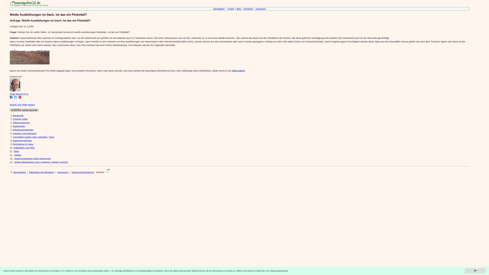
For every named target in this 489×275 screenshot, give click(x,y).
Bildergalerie (238, 71)
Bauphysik (18, 115)
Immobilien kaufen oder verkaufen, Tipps (33, 137)
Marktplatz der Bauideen (41, 172)
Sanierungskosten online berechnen (32, 158)
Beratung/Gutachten (23, 130)
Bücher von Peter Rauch (22, 105)
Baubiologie (19, 126)
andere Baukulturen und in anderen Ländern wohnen (41, 162)
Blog (239, 9)
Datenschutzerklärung (83, 172)
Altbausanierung (21, 122)
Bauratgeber (219, 9)
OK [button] (475, 271)
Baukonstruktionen (22, 140)
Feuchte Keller (20, 119)
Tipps (16, 151)
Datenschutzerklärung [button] (279, 271)
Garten (17, 155)
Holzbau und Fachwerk (24, 133)
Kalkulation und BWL (24, 148)
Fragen (231, 9)
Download (248, 9)
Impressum (261, 9)
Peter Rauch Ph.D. (19, 94)
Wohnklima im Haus (23, 144)
